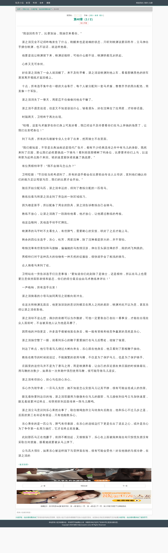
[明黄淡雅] (78, 15)
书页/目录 (84, 486)
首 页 (28, 3)
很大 (101, 15)
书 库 (35, 3)
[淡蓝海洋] (75, 15)
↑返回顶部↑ (23, 464)
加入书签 (83, 23)
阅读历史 (139, 3)
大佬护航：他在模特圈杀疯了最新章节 (132, 517)
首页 (18, 9)
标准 (96, 15)
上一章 (43, 486)
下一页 (125, 486)
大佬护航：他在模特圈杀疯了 (41, 9)
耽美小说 (19, 3)
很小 (92, 15)
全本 (41, 3)
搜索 (48, 3)
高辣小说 (26, 9)
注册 (151, 3)
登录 (146, 3)
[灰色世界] (81, 15)
